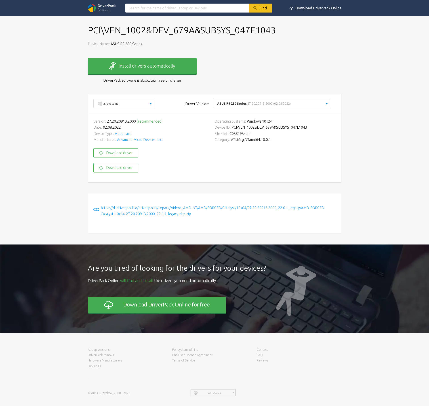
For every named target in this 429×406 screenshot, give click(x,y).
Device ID (94, 366)
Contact (262, 349)
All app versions (99, 349)
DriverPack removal (101, 355)
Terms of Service (183, 360)
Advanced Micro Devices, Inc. (140, 140)
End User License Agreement (192, 355)
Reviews (262, 360)
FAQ (260, 355)
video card (123, 134)
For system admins (185, 349)
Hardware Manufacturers (105, 360)
